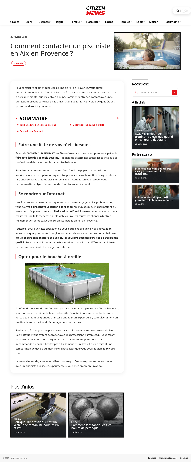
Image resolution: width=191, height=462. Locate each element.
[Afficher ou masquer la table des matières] (83, 118)
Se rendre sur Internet (31, 131)
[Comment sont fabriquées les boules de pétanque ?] (96, 415)
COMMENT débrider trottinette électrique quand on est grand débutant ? (154, 137)
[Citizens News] (95, 10)
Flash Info (18, 63)
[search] (177, 10)
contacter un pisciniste (41, 153)
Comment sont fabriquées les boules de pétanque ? (91, 426)
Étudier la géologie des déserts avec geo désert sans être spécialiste (153, 171)
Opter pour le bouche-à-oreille (88, 124)
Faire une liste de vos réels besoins (38, 124)
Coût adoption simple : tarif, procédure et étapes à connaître (154, 199)
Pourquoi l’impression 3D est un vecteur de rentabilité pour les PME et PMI (37, 425)
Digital (17, 419)
